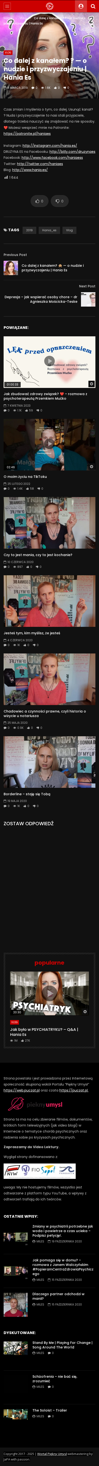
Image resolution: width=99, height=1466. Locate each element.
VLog (23, 18)
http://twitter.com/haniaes (40, 163)
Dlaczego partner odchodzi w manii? (58, 1296)
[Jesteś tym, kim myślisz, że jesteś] (49, 601)
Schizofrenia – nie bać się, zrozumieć (54, 1378)
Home (8, 18)
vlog (69, 230)
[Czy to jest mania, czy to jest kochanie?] (49, 523)
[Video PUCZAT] (49, 6)
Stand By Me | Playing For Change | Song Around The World (62, 1345)
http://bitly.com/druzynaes (72, 151)
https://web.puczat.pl (22, 1090)
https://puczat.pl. (73, 1090)
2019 (29, 230)
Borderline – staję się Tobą (27, 794)
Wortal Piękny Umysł (52, 1454)
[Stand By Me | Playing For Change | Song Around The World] (16, 1353)
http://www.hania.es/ (30, 169)
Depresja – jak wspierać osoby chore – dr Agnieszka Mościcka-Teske (41, 299)
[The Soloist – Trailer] (16, 1421)
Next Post (87, 286)
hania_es (49, 230)
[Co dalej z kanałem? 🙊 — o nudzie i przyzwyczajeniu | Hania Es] (11, 268)
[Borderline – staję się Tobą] (49, 762)
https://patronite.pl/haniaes (27, 133)
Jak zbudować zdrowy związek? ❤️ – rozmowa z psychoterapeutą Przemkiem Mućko (45, 396)
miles (40, 1241)
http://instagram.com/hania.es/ (50, 145)
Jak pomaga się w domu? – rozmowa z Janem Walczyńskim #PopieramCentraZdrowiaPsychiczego (62, 1267)
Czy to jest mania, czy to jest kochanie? (38, 554)
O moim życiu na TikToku (25, 476)
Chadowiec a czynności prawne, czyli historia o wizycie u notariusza (45, 713)
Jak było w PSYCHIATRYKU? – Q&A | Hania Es (44, 1032)
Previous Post (15, 254)
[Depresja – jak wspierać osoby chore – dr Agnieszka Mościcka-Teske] (88, 299)
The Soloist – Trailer (49, 1410)
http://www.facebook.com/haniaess (52, 157)
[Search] (93, 6)
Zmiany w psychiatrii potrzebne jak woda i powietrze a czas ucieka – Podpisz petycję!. (62, 1231)
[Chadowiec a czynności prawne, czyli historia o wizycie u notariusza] (49, 679)
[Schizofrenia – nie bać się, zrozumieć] (16, 1387)
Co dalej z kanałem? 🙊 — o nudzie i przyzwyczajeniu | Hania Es (53, 268)
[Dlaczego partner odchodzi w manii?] (16, 1305)
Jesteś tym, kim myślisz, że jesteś (32, 633)
